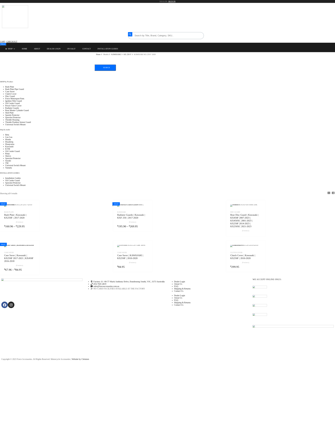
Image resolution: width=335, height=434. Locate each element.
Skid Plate (9, 113)
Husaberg (9, 142)
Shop (10, 49)
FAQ (176, 286)
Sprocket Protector (13, 117)
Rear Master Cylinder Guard (17, 110)
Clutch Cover (10, 94)
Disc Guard (10, 96)
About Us (178, 284)
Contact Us (178, 291)
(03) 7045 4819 (99, 284)
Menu (3, 44)
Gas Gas (8, 137)
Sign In (171, 1)
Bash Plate (9, 87)
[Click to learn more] (293, 290)
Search (106, 68)
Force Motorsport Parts (14, 98)
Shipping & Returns (182, 289)
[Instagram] (11, 305)
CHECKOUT (12, 41)
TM (6, 163)
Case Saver (10, 91)
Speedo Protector (12, 115)
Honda (8, 139)
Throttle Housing (12, 120)
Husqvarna (9, 144)
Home (24, 49)
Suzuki (8, 161)
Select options (33, 226)
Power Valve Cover (13, 106)
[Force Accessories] (15, 27)
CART (2, 41)
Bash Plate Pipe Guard (14, 89)
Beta (7, 135)
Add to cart (146, 266)
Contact (86, 49)
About (37, 49)
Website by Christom (80, 359)
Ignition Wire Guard (13, 101)
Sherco (8, 156)
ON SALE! (71, 49)
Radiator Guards (12, 108)
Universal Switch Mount (15, 124)
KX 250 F (127, 54)
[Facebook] (4, 305)
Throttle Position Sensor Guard (18, 122)
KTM (7, 149)
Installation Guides (107, 49)
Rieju (7, 153)
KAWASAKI (116, 54)
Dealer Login (53, 49)
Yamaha (8, 168)
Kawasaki (9, 146)
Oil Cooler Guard (12, 103)
